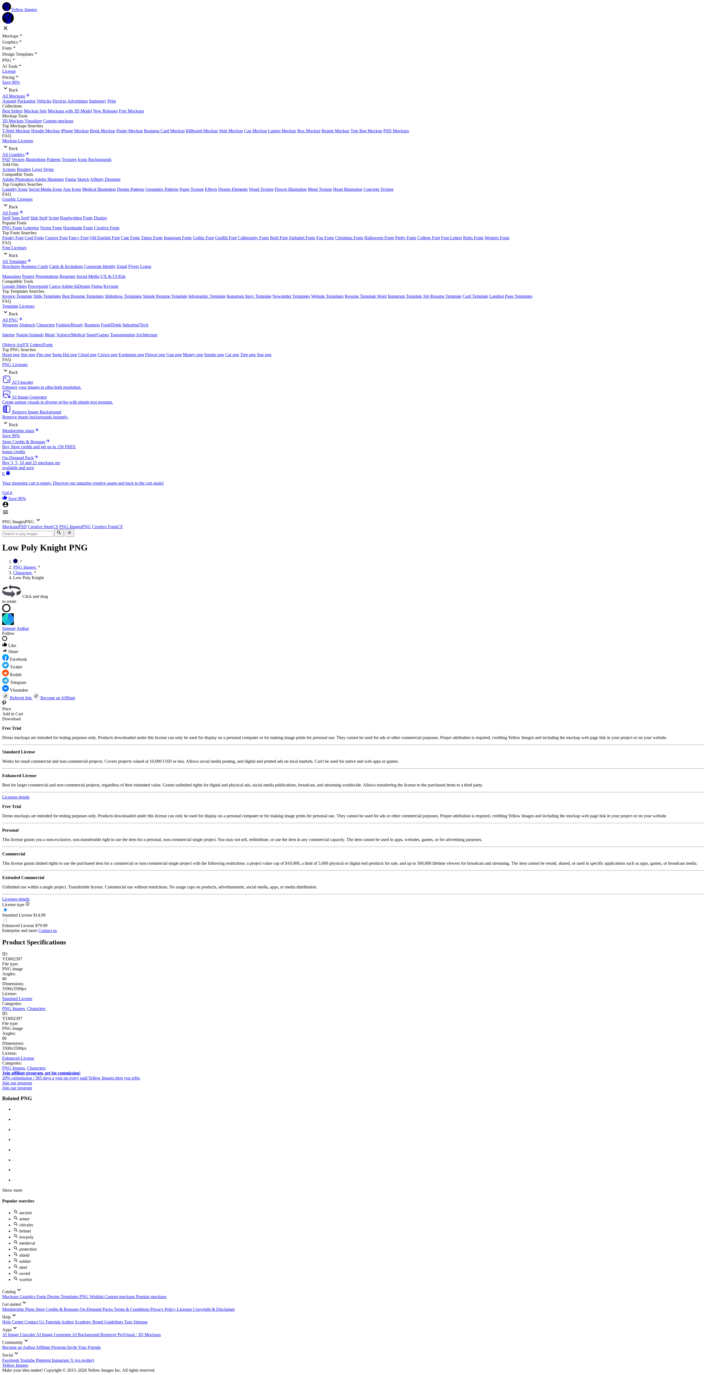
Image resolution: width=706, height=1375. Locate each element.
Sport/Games (97, 334)
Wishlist (97, 1296)
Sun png (264, 354)
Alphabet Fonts (301, 237)
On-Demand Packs (97, 1309)
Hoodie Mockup (45, 130)
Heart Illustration (347, 189)
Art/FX (22, 344)
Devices (59, 101)
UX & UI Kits (112, 276)
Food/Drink (111, 325)
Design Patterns (130, 189)
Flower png (155, 354)
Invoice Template (17, 296)
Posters (28, 276)
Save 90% (11, 82)
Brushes (24, 169)
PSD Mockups (396, 130)
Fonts (41, 1296)
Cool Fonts (34, 237)
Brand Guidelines (108, 1322)
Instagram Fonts (178, 237)
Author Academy (76, 1322)
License (9, 71)
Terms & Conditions (132, 1309)
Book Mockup (102, 130)
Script (54, 218)
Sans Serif (20, 218)
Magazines (11, 276)
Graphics (28, 1296)
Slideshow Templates (123, 296)
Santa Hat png (64, 354)
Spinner (9, 628)
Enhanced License (18, 1058)
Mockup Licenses (17, 140)
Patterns (54, 159)
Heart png (11, 354)
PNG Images (13, 1008)
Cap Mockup (255, 130)
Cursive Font (56, 237)
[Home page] (16, 561)
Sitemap (140, 1322)
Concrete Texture (378, 189)
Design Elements (233, 189)
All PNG (10, 320)
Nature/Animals (30, 334)
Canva (54, 286)
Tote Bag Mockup (366, 130)
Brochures (11, 266)
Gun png (174, 354)
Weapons (10, 325)
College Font (428, 237)
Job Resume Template (442, 296)
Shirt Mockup (231, 130)
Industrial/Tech (135, 325)
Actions (9, 169)
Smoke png (214, 354)
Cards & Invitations (66, 266)
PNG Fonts (12, 227)
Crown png (107, 354)
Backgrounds (99, 159)
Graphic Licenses (17, 199)
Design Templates (63, 1296)
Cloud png (87, 354)
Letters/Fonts (41, 344)
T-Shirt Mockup (16, 130)
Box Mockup (308, 130)
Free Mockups (131, 111)
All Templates (14, 261)
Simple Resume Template (165, 296)
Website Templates (327, 296)
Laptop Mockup (282, 130)
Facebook (11, 1360)
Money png (193, 354)
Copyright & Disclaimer (214, 1309)
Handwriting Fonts (76, 218)
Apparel (9, 101)
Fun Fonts (325, 237)
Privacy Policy (163, 1309)
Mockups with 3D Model (70, 111)
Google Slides (14, 286)
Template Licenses (18, 306)
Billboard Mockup (202, 130)
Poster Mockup (129, 130)
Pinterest (44, 1360)
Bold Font (279, 237)
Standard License (17, 998)
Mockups (11, 1296)
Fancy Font (79, 237)
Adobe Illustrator (49, 179)
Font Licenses (14, 247)
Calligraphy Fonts (253, 237)
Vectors (18, 159)
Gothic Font (203, 237)
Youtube (28, 1360)
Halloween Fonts (379, 237)
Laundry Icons (15, 189)
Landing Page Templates (510, 296)
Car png (232, 354)
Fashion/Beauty (69, 325)
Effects (211, 189)
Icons (82, 159)
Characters (45, 325)
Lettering (31, 227)
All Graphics (13, 154)
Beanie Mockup (335, 130)
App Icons (72, 189)
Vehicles (44, 101)
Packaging (26, 101)
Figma (70, 179)
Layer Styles (43, 169)
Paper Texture (192, 189)
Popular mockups (151, 1296)
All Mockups (13, 96)
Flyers (133, 266)
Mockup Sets (35, 111)
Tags (128, 1322)
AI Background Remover (94, 1334)
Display (100, 218)
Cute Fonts (130, 237)
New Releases (105, 111)
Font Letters (451, 237)
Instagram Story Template (249, 296)
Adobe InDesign (75, 286)
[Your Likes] (5, 498)
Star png (28, 354)
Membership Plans (19, 1309)
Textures (69, 159)
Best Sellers (12, 111)
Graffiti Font (226, 237)
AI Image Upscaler (19, 1334)
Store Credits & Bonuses (58, 1309)
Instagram (61, 1360)
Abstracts (27, 325)
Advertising (77, 101)
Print (112, 101)
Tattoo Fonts (152, 237)
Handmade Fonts (78, 227)
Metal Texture (320, 189)
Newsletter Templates (291, 296)
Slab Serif (38, 218)
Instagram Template (405, 296)
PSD (6, 159)
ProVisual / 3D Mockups (139, 1334)
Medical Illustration (99, 189)
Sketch (83, 179)
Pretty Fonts (405, 237)
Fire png (43, 354)
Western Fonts (497, 237)
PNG (84, 1296)
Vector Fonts (51, 227)
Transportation (122, 334)
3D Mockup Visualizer (22, 121)
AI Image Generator (54, 1334)
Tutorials (53, 1322)
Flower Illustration (291, 189)
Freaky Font (12, 237)
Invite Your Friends (84, 1347)
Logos (145, 266)
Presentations (47, 276)
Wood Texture (261, 189)
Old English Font (105, 237)
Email (122, 266)
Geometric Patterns (161, 189)
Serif (6, 218)
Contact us (47, 930)
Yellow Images (15, 1365)
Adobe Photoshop (18, 179)
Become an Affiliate (57, 697)
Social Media (87, 276)
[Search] (59, 533)
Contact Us (35, 1322)
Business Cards (34, 266)
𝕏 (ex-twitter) (82, 1360)
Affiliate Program (51, 1347)
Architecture (146, 334)
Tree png (248, 354)
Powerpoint (38, 286)
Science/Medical (71, 334)
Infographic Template (207, 296)
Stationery (97, 101)
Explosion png (131, 354)
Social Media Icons (45, 189)
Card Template (475, 296)
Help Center (13, 1322)
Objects (8, 344)
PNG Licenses (15, 364)
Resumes (67, 276)
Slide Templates (47, 296)
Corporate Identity (100, 266)
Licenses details (16, 797)
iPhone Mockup (75, 130)
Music (50, 334)
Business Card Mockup (164, 130)
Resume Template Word (366, 296)
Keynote (110, 286)
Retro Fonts (473, 237)
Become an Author (19, 1347)
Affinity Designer (105, 179)
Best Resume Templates (83, 296)
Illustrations (36, 159)
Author (23, 628)
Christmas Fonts (349, 237)
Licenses (185, 1309)
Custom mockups (58, 121)
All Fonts (10, 213)
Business (92, 325)
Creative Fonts (106, 227)
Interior (8, 334)
